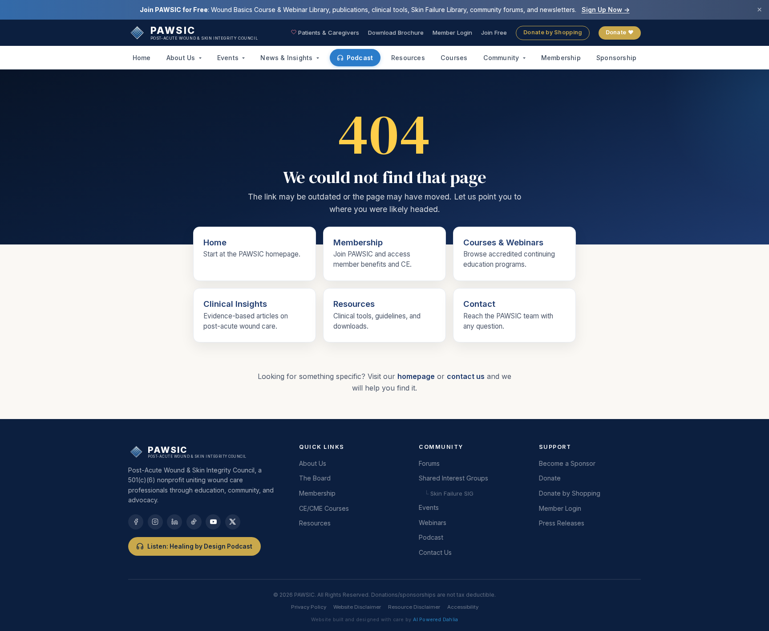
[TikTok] (194, 521)
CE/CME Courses (324, 508)
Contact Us (435, 552)
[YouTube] (213, 521)
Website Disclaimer (357, 607)
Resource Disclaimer (414, 607)
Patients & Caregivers (327, 32)
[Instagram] (155, 521)
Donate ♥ (620, 32)
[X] (232, 521)
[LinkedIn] (174, 521)
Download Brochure (396, 32)
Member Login (452, 32)
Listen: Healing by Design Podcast (199, 546)
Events (228, 57)
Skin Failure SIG (495, 134)
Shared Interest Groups (453, 478)
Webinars (432, 522)
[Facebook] (135, 521)
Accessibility (462, 607)
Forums (429, 463)
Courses (454, 57)
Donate (550, 478)
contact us (466, 376)
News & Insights (287, 57)
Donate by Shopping (552, 32)
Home (142, 57)
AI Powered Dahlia (435, 619)
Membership (561, 57)
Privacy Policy (308, 607)
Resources (408, 57)
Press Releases (561, 523)
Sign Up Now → (606, 9)
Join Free (494, 32)
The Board (315, 478)
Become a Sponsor (567, 463)
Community (502, 57)
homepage (416, 376)
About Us (181, 57)
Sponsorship (616, 57)
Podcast (360, 57)
